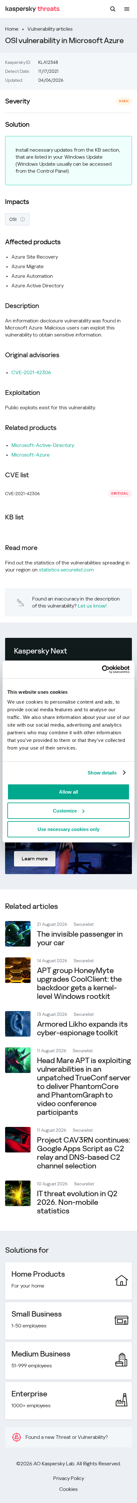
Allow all (68, 792)
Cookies (68, 1489)
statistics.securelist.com (66, 570)
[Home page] (32, 9)
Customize (65, 810)
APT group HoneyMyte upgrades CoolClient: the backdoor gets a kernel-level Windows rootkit (79, 983)
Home (11, 29)
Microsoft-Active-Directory (42, 445)
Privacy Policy (68, 1478)
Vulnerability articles (50, 29)
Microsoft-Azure (30, 455)
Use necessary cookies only (68, 829)
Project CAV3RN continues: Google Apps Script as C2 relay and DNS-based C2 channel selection (83, 1153)
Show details (102, 772)
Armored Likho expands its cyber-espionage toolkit (82, 1028)
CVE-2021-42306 (31, 372)
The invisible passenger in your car (80, 938)
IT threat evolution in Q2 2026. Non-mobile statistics (77, 1202)
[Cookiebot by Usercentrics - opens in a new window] (102, 669)
